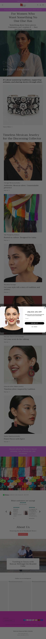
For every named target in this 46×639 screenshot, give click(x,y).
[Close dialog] (44, 307)
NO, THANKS (34, 326)
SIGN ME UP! (34, 323)
